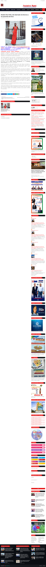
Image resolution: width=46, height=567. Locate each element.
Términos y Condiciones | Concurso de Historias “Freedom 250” (37, 116)
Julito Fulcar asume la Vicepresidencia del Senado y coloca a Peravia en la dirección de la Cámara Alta (40, 505)
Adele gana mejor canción (37, 447)
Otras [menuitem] (41, 9)
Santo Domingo (34, 99)
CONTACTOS (33, 542)
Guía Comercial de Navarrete (33, 541)
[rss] (34, 459)
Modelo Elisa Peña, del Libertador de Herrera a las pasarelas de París (5, 110)
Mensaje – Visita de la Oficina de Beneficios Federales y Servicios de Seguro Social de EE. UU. (37, 113)
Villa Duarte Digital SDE (34, 242)
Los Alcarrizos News (41, 537)
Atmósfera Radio (33, 218)
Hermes (13, 91)
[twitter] (41, 457)
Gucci (11, 91)
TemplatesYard (8, 565)
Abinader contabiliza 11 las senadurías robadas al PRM (39, 557)
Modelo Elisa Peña (17, 91)
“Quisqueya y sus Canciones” (37, 452)
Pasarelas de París (5, 12)
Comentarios (35, 157)
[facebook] (41, 1)
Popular (32, 472)
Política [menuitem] (28, 9)
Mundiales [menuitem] (37, 9)
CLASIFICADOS (40, 542)
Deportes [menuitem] (32, 9)
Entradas (34, 156)
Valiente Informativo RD (34, 230)
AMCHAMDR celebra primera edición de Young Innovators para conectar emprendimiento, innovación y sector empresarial (38, 119)
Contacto (5, 0)
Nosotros (2, 0)
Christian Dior (6, 91)
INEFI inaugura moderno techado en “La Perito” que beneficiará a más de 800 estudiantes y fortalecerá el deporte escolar (24, 556)
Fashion (9, 91)
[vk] (41, 461)
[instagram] (42, 1)
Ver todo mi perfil (38, 71)
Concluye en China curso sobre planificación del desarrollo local (40, 500)
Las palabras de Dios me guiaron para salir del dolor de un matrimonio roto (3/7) (38, 424)
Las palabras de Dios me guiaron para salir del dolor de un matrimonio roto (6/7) (38, 419)
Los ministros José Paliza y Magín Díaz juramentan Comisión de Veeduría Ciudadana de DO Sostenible (9, 549)
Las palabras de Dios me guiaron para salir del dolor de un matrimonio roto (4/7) (38, 423)
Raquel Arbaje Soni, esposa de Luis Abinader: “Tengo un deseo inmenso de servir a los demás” (40, 549)
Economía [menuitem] (23, 9)
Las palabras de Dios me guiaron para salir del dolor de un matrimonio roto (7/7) (38, 418)
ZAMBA (39, 541)
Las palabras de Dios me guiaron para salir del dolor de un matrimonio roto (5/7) (38, 421)
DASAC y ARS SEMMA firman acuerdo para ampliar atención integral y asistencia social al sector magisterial (38, 223)
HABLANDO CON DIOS (41, 540)
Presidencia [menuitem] (8, 9)
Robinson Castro (4, 18)
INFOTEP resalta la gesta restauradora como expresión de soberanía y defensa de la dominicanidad (39, 515)
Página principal (33, 537)
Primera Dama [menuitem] (13, 9)
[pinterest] (43, 1)
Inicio (1, 12)
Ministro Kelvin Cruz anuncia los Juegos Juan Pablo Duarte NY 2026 (25, 561)
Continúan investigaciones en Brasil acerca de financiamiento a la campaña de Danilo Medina (40, 553)
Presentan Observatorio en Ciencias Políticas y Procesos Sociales (9, 561)
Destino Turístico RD (34, 254)
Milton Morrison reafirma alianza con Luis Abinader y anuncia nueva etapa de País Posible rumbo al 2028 (39, 510)
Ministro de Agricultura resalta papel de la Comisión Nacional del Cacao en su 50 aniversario (38, 171)
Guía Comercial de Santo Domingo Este (34, 539)
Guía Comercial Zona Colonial (41, 539)
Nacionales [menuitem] (18, 9)
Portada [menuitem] (3, 9)
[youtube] (34, 463)
